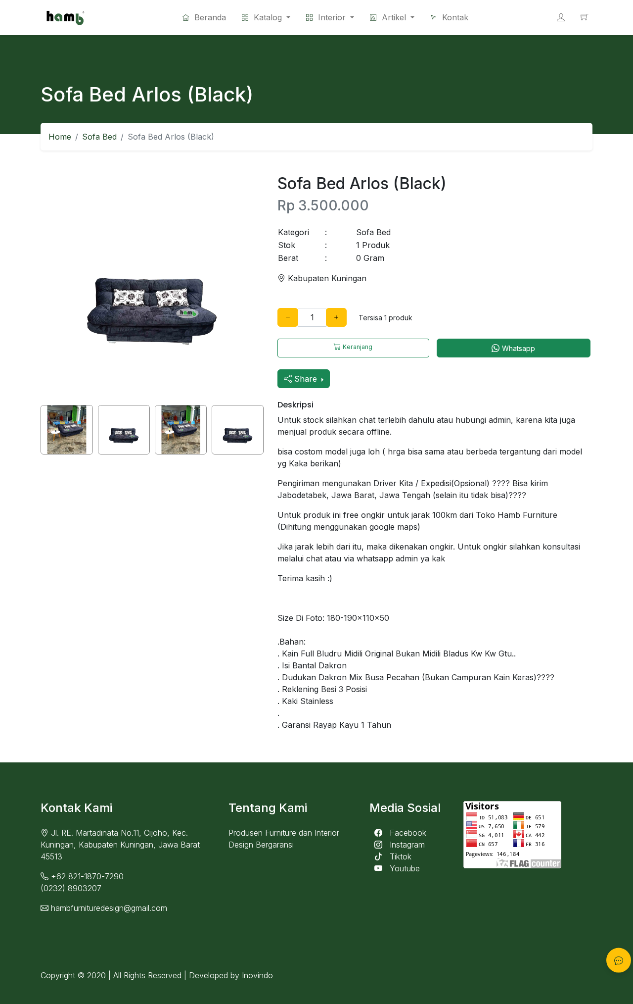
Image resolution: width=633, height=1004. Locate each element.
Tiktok (399, 856)
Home (59, 137)
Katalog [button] (267, 17)
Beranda (209, 17)
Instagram (406, 845)
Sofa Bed (99, 137)
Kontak (454, 17)
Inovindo (257, 975)
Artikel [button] (393, 17)
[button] (330, 17)
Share (305, 379)
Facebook (406, 833)
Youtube (403, 868)
